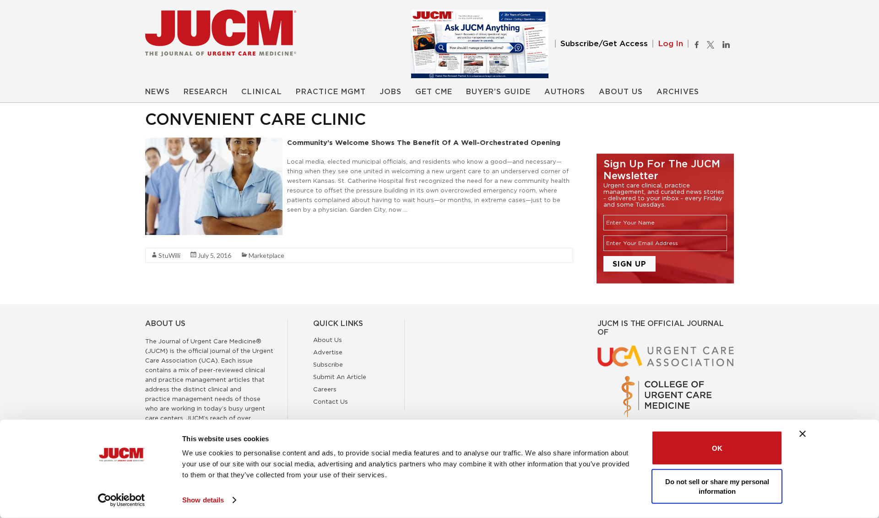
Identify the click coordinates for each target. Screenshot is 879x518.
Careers (324, 389)
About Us (621, 92)
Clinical (261, 92)
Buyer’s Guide (498, 92)
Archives (678, 92)
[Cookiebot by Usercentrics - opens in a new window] (121, 500)
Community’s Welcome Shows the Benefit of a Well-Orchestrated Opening (423, 142)
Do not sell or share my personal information (717, 486)
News (157, 92)
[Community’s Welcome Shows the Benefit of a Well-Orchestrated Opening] (213, 142)
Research (206, 92)
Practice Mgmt (331, 92)
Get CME (433, 92)
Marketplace (266, 255)
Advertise (327, 352)
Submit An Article (339, 377)
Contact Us (330, 401)
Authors (564, 92)
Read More (303, 226)
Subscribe (328, 364)
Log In (670, 44)
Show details (203, 500)
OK (717, 448)
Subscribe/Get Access (604, 44)
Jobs (391, 92)
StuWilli (169, 255)
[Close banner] (802, 434)
